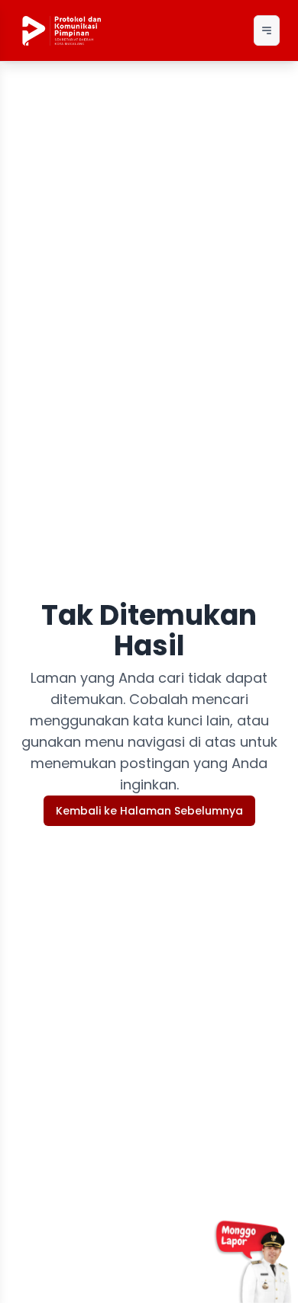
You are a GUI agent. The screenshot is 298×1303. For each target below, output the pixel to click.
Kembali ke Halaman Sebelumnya (149, 810)
